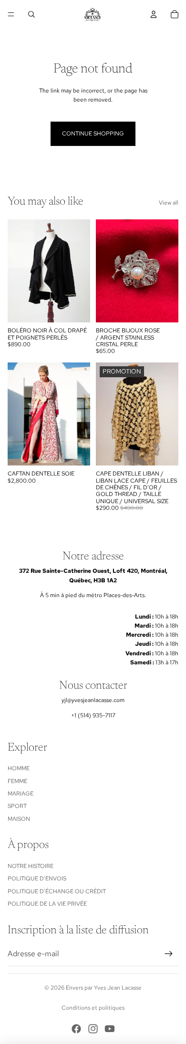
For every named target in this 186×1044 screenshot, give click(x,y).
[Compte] (153, 14)
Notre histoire (30, 866)
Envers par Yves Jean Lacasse (104, 988)
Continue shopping (93, 133)
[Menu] (11, 14)
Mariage (20, 793)
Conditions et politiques (93, 1008)
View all (168, 203)
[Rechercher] (31, 14)
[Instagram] (93, 1028)
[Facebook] (76, 1028)
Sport (17, 806)
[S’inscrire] (168, 953)
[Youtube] (109, 1028)
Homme (19, 768)
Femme (17, 781)
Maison (19, 819)
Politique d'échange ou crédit (57, 891)
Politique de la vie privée (47, 904)
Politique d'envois (37, 878)
